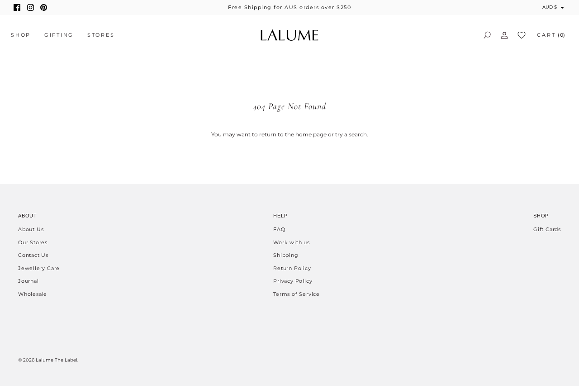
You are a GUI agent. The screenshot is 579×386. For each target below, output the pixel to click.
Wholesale (32, 294)
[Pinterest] (43, 7)
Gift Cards (547, 229)
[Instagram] (30, 7)
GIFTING (59, 35)
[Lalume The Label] (289, 35)
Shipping (285, 255)
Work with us (291, 242)
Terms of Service (296, 294)
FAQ (279, 229)
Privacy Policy (292, 281)
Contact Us (33, 255)
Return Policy (292, 268)
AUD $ (549, 7)
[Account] (504, 35)
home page (311, 134)
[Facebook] (17, 7)
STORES (101, 35)
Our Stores (32, 242)
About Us (30, 229)
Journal (28, 281)
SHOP (21, 35)
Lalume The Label (56, 360)
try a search (351, 134)
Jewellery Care (39, 268)
